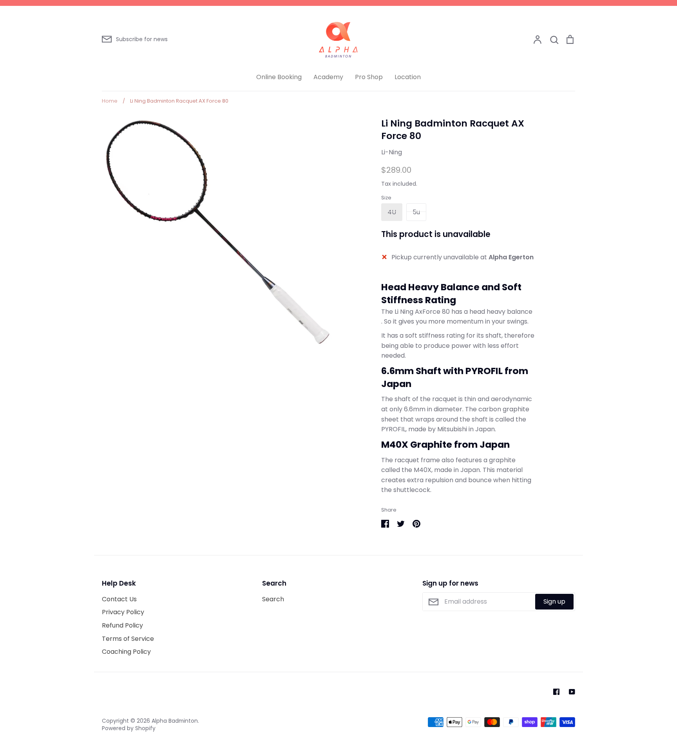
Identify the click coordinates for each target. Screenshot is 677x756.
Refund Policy (122, 625)
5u (416, 212)
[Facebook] (556, 692)
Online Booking (279, 76)
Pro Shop (369, 76)
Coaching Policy (126, 651)
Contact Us (119, 599)
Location (408, 76)
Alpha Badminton (175, 721)
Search (273, 599)
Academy (328, 76)
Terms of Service (128, 638)
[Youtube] (572, 692)
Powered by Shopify (129, 728)
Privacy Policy (123, 612)
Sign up (554, 601)
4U (391, 212)
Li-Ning (391, 152)
